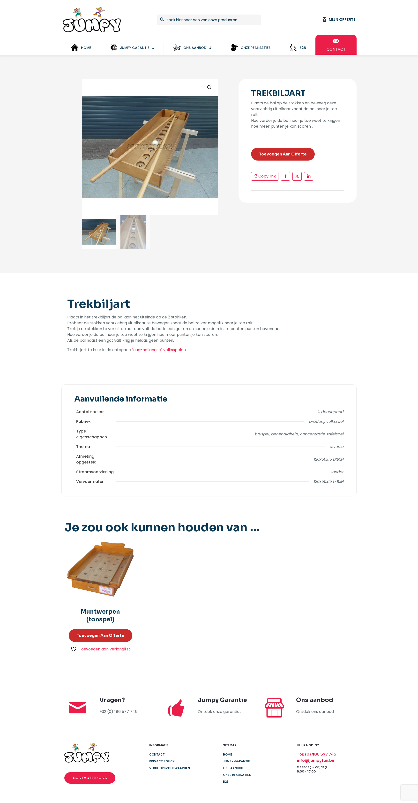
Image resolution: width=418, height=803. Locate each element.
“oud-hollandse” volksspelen (159, 350)
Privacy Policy (162, 761)
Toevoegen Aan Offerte (283, 154)
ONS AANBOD (233, 768)
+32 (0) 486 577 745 (316, 754)
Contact (157, 754)
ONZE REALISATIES (237, 775)
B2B (226, 782)
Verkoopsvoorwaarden (169, 768)
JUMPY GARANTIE (236, 761)
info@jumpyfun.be (316, 760)
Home (227, 754)
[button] (209, 87)
